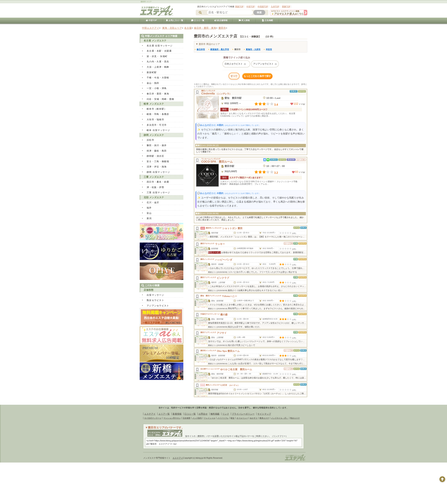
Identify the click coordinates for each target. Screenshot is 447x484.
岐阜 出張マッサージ (158, 130)
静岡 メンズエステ (154, 135)
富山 (149, 213)
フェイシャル (209, 418)
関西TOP (239, 6)
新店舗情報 (222, 20)
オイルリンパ (242, 418)
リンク (225, 414)
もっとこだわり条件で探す (257, 76)
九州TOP (275, 6)
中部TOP (250, 6)
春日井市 (201, 49)
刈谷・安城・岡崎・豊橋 (160, 99)
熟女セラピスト (155, 300)
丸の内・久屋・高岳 (158, 61)
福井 (149, 207)
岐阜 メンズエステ (154, 103)
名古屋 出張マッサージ (160, 45)
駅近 (233, 418)
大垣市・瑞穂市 (155, 119)
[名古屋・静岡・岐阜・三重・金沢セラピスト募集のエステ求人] (288, 14)
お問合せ (203, 414)
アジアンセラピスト (265, 64)
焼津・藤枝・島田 (157, 150)
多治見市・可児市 (157, 125)
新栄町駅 (152, 72)
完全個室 (186, 418)
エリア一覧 (164, 414)
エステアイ (150, 414)
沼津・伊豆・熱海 (157, 166)
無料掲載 (214, 414)
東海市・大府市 (253, 49)
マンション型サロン (172, 418)
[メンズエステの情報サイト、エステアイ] (156, 15)
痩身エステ (264, 418)
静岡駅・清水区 (155, 156)
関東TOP (286, 6)
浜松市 (150, 140)
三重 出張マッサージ (158, 192)
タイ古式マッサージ (153, 418)
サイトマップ (264, 414)
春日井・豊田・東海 (158, 93)
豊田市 (237, 49)
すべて (234, 76)
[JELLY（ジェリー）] (161, 239)
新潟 (149, 218)
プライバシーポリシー (243, 414)
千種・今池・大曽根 (158, 77)
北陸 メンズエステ (154, 197)
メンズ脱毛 (197, 418)
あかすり (254, 418)
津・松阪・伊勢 (155, 187)
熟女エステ (295, 418)
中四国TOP (263, 6)
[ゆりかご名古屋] (161, 259)
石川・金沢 (153, 202)
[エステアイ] (295, 460)
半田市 (269, 49)
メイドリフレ (223, 418)
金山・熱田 (153, 83)
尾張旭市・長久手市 (219, 49)
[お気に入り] (197, 92)
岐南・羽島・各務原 (158, 114)
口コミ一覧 (198, 20)
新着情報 (177, 414)
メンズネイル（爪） (279, 418)
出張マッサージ (155, 295)
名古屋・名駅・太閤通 (159, 51)
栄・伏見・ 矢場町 (157, 56)
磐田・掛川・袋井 (157, 145)
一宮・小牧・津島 (157, 88)
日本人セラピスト (235, 64)
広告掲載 (268, 20)
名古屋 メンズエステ (155, 40)
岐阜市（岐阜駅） (157, 109)
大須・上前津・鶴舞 (158, 67)
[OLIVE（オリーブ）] (161, 279)
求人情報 (245, 20)
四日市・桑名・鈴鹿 (158, 182)
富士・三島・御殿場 (158, 161)
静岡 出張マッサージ (158, 172)
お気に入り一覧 (175, 20)
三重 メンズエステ (154, 176)
